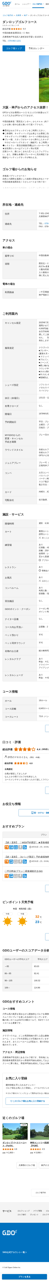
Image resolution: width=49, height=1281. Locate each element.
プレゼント (34, 1214)
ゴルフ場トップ (14, 48)
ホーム (17, 4)
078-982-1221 (14, 41)
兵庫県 (18, 15)
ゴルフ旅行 (21, 1214)
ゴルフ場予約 (8, 15)
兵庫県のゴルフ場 (27, 1165)
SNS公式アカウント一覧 (14, 1252)
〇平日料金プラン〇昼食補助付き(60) (24, 871)
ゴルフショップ (23, 1211)
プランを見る (24, 1277)
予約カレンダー (36, 48)
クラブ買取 (37, 1211)
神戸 (25, 15)
